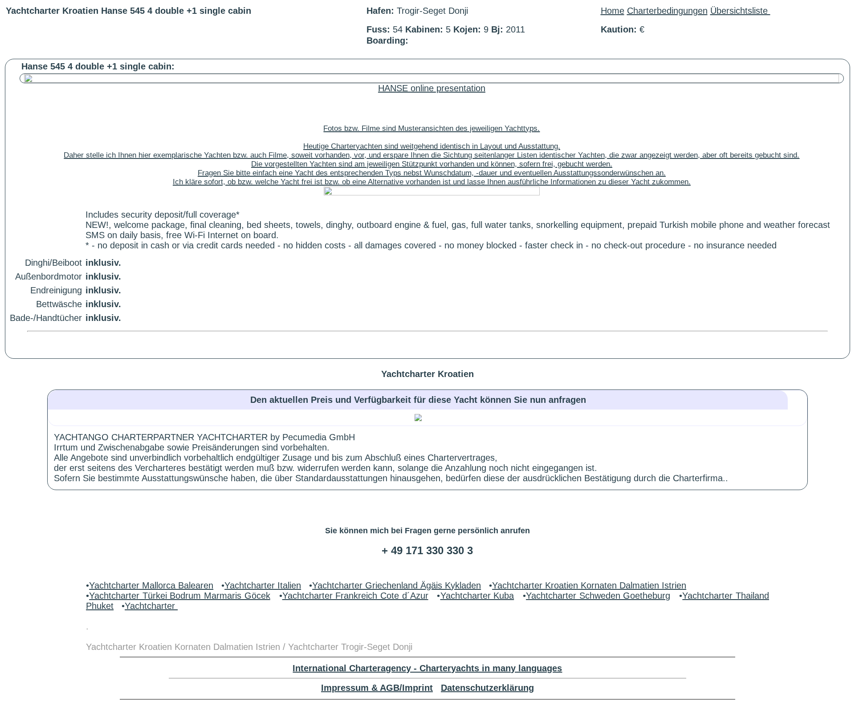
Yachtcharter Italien (262, 585)
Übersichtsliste (740, 11)
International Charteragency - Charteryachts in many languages (427, 668)
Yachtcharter (151, 606)
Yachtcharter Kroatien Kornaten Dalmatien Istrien (589, 585)
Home (612, 11)
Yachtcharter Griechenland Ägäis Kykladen (396, 585)
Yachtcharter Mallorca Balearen (151, 585)
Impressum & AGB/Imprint (377, 688)
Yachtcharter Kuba (477, 595)
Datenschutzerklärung (487, 688)
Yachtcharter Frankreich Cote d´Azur (355, 595)
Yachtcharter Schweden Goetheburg (598, 595)
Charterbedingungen (667, 11)
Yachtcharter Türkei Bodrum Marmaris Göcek (179, 595)
